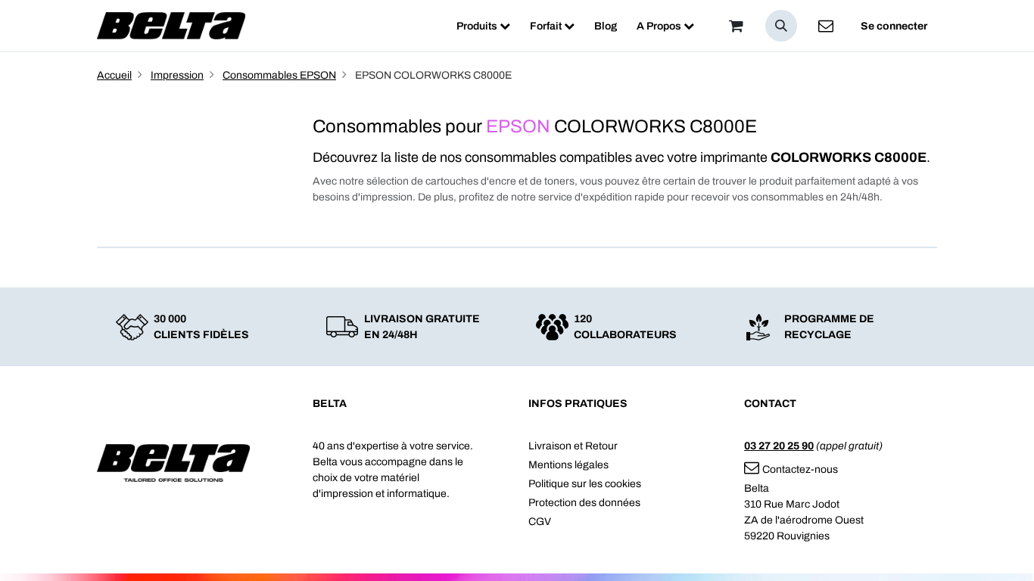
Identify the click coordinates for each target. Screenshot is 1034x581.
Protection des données (584, 502)
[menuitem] (483, 26)
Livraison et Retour (573, 446)
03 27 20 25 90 (779, 446)
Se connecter (894, 26)
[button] (781, 26)
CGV (539, 521)
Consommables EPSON (279, 75)
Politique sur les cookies (584, 483)
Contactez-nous (800, 469)
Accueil (114, 75)
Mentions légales (568, 465)
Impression (177, 75)
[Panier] (736, 26)
